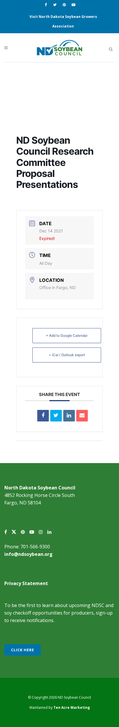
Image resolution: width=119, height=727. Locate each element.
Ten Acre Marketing (71, 707)
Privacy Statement (26, 583)
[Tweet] (56, 415)
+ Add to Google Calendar (67, 335)
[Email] (82, 415)
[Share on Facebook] (43, 415)
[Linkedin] (69, 415)
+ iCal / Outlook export (67, 355)
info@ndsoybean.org (28, 554)
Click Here (22, 649)
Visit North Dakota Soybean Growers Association (63, 21)
